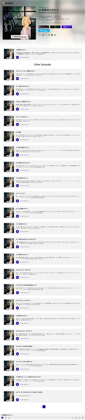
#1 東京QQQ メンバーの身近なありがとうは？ (28, 377)
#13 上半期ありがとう (22, 208)
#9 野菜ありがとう (21, 50)
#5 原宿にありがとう (21, 316)
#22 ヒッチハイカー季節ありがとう (25, 71)
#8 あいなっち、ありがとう (23, 270)
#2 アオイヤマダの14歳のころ (24, 361)
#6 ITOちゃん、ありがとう (23, 300)
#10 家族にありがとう (22, 254)
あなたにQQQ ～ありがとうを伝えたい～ (48, 12)
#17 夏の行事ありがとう (22, 147)
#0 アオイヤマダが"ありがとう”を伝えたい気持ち (29, 392)
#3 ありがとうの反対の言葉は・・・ (26, 346)
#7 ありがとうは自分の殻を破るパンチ (26, 285)
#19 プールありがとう (22, 117)
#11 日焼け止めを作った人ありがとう (26, 239)
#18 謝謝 (18, 132)
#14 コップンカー (21, 193)
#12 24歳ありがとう (21, 224)
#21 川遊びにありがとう (22, 86)
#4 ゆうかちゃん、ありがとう (24, 331)
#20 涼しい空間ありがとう (23, 101)
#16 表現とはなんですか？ (23, 163)
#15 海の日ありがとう (22, 178)
